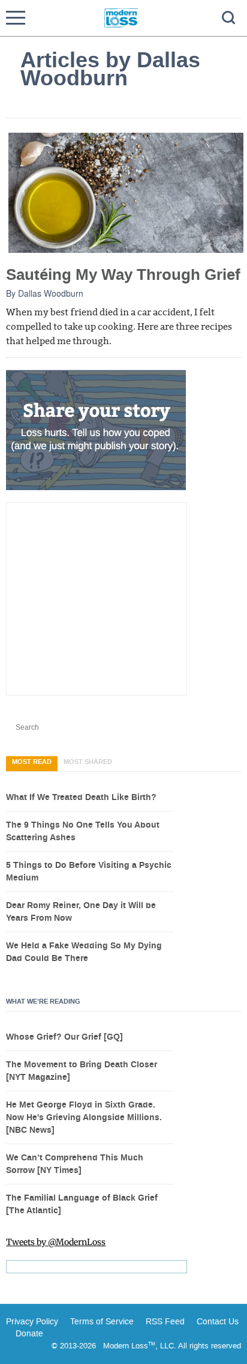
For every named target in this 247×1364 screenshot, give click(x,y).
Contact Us (218, 1321)
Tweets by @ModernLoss (56, 1242)
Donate (29, 1333)
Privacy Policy (32, 1321)
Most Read (32, 761)
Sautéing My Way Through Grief (123, 275)
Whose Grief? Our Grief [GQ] (64, 1037)
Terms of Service (101, 1321)
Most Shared (88, 761)
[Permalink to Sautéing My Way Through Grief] (125, 192)
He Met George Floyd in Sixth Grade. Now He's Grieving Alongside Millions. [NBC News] (84, 1117)
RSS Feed (165, 1321)
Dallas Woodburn (50, 293)
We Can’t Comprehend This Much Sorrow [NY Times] (74, 1164)
